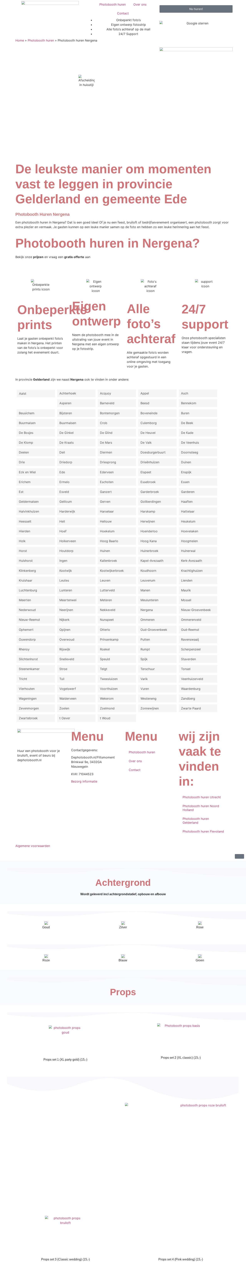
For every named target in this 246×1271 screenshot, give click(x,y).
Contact (123, 13)
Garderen (187, 492)
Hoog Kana (148, 541)
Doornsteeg (189, 452)
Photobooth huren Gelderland (196, 820)
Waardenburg (190, 689)
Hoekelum (107, 531)
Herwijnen (147, 521)
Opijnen (64, 630)
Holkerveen (67, 541)
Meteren (106, 600)
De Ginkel (66, 433)
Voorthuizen (109, 689)
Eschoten (106, 482)
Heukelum (188, 521)
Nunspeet (107, 620)
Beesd (144, 403)
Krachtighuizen (192, 571)
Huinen (105, 551)
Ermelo (64, 482)
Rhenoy (24, 649)
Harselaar (107, 511)
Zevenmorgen (29, 708)
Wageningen (28, 698)
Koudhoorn (148, 571)
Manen (145, 590)
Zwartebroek (28, 718)
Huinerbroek (149, 551)
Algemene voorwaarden (32, 846)
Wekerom (107, 698)
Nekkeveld (107, 610)
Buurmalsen (27, 423)
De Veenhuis (190, 442)
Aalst (22, 393)
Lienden (186, 580)
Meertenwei (67, 600)
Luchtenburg (28, 590)
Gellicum (65, 501)
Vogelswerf (67, 689)
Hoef (62, 531)
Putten (145, 639)
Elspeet (145, 472)
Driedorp (65, 462)
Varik (144, 679)
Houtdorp (66, 551)
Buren (185, 413)
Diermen (106, 452)
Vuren (144, 689)
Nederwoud (27, 610)
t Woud (105, 718)
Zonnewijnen (149, 708)
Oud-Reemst (190, 630)
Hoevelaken (189, 531)
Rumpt (145, 649)
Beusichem (26, 413)
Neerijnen (66, 610)
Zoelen (64, 708)
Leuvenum (147, 580)
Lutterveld (107, 590)
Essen (185, 482)
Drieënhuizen (149, 462)
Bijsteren (65, 413)
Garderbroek (149, 492)
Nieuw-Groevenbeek (196, 610)
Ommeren (147, 620)
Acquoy (105, 393)
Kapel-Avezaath (151, 561)
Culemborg (148, 423)
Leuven (105, 580)
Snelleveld (66, 659)
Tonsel (185, 669)
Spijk (144, 659)
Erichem (25, 482)
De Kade (187, 433)
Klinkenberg (27, 571)
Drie (22, 462)
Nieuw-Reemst (29, 620)
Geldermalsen (29, 501)
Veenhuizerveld (192, 679)
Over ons (139, 4)
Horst (23, 551)
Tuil (61, 679)
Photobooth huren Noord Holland (201, 808)
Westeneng (148, 698)
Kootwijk (65, 571)
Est (21, 492)
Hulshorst (26, 561)
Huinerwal (188, 551)
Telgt (103, 669)
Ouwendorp (27, 639)
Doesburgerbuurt (152, 452)
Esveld (64, 492)
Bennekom (188, 403)
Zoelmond (107, 708)
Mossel (186, 600)
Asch (184, 393)
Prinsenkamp (109, 639)
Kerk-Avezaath (191, 561)
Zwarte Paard (191, 708)
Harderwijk (67, 511)
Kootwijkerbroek (112, 571)
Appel (144, 393)
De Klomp (26, 442)
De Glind (106, 433)
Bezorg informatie (84, 781)
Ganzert (106, 492)
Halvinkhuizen (29, 511)
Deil (62, 452)
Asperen (65, 403)
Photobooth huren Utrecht (202, 797)
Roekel (105, 649)
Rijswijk (64, 649)
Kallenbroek (108, 561)
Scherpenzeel (191, 649)
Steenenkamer (29, 669)
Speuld (105, 659)
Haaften (187, 501)
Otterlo (105, 630)
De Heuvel (147, 433)
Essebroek (148, 482)
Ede (62, 472)
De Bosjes (26, 433)
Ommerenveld (191, 620)
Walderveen (67, 698)
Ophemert (26, 630)
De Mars (106, 442)
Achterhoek (67, 393)
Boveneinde (148, 413)
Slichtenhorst (28, 659)
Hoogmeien (189, 541)
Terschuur (147, 669)
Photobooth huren (112, 4)
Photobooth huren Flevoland (203, 831)
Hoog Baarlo (109, 541)
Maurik (186, 590)
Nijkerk (64, 620)
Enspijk (186, 472)
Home (19, 40)
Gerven (105, 501)
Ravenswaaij (190, 639)
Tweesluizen (109, 679)
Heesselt (25, 521)
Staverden (188, 659)
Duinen (186, 462)
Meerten (25, 600)
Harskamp (147, 511)
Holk (22, 541)
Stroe (63, 669)
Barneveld (107, 403)
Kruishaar (25, 580)
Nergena (146, 610)
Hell (62, 521)
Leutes (64, 580)
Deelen (24, 452)
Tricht (23, 679)
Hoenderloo (149, 531)
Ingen (63, 561)
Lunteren (65, 590)
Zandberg (188, 698)
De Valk (146, 442)
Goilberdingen (150, 501)
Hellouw (106, 521)
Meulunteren (149, 600)
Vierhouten (27, 689)
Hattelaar (187, 511)
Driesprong (108, 462)
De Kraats (66, 442)
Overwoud (66, 639)
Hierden (24, 531)
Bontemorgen (110, 413)
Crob (103, 423)
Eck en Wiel (27, 472)
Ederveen (107, 472)
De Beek (187, 423)
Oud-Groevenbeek (153, 630)
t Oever (64, 718)
